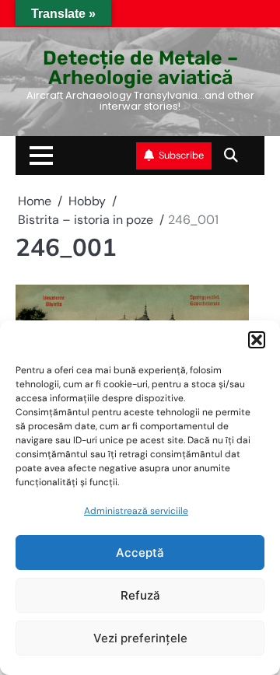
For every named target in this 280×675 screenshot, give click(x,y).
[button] (256, 340)
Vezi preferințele (140, 638)
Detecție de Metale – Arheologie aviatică (140, 68)
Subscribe (181, 155)
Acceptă (140, 552)
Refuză (140, 595)
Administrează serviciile (136, 511)
